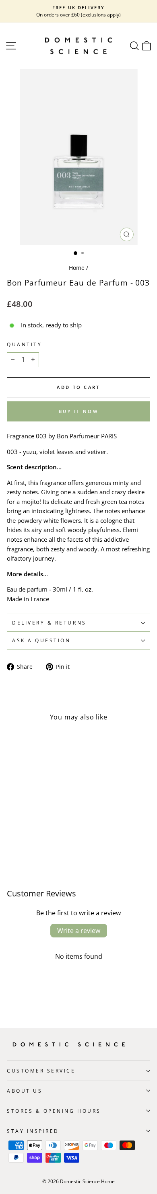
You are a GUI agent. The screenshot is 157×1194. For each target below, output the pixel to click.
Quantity (24, 344)
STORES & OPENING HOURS (54, 1111)
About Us (24, 1090)
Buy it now (78, 411)
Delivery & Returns (49, 622)
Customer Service (41, 1070)
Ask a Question (41, 640)
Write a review (78, 930)
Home (77, 267)
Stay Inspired (33, 1131)
